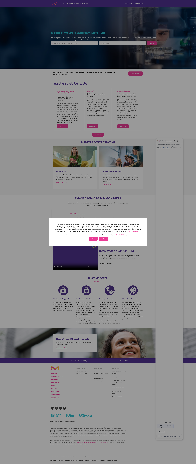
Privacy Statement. (133, 231)
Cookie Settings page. (123, 234)
